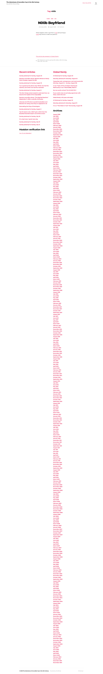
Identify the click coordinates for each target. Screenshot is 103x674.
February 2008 (57, 525)
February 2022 (57, 214)
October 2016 (57, 333)
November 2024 (57, 153)
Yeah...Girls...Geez (43, 61)
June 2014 (56, 384)
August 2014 (56, 381)
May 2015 (55, 364)
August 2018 (56, 292)
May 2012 (55, 431)
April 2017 (56, 322)
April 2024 (56, 166)
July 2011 (55, 449)
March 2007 (56, 546)
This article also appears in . (47, 56)
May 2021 (55, 231)
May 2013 (55, 409)
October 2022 (57, 199)
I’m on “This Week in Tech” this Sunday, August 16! (67, 105)
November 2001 (57, 662)
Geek (52, 18)
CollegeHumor (43, 60)
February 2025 (57, 147)
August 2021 (56, 225)
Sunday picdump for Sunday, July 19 (29, 122)
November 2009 (57, 486)
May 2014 (55, 386)
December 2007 (57, 529)
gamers (47, 60)
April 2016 (56, 344)
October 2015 (57, 355)
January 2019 (57, 283)
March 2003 (56, 633)
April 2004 (56, 610)
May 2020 (56, 253)
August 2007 (56, 536)
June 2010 (56, 473)
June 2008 (56, 518)
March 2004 (56, 612)
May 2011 (55, 453)
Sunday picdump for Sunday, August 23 (30, 75)
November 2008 (57, 509)
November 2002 (57, 640)
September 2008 (58, 512)
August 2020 (56, 247)
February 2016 (57, 347)
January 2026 (57, 127)
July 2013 (55, 405)
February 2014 (57, 392)
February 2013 (57, 414)
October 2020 (57, 244)
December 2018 (57, 284)
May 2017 (55, 320)
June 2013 (56, 407)
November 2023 (57, 175)
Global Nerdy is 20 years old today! (63, 97)
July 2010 (55, 471)
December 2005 (57, 573)
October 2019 (57, 266)
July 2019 (55, 271)
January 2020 (57, 260)
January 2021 (56, 238)
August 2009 (56, 492)
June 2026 (56, 118)
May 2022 (55, 209)
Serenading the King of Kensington (29, 106)
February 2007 (57, 547)
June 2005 (56, 584)
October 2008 (57, 510)
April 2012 (55, 433)
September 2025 (57, 134)
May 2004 (56, 609)
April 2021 (55, 233)
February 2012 (57, 436)
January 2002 (57, 659)
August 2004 (56, 603)
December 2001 (57, 660)
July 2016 (55, 338)
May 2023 (55, 186)
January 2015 (57, 371)
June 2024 (56, 162)
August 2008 (56, 514)
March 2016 (56, 346)
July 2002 (55, 647)
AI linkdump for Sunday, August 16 (63, 100)
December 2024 (57, 151)
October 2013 (57, 399)
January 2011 (56, 460)
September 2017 (57, 312)
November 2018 (57, 286)
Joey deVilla (44, 26)
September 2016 (57, 334)
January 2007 (57, 549)
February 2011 (57, 459)
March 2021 (56, 234)
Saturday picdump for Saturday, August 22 (65, 78)
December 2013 (57, 396)
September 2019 (57, 268)
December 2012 (57, 418)
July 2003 (55, 625)
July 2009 (56, 494)
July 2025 (55, 138)
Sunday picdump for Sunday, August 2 (30, 109)
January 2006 (57, 571)
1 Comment (61, 26)
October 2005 (57, 577)
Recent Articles (27, 72)
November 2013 (57, 397)
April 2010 (56, 477)
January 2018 (57, 305)
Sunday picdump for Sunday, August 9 (30, 90)
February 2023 (57, 192)
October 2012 (57, 422)
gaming (51, 60)
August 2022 (56, 203)
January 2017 (57, 327)
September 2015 (57, 357)
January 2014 (57, 394)
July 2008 (56, 516)
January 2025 (57, 149)
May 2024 (56, 164)
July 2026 (55, 116)
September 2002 (57, 644)
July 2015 (55, 360)
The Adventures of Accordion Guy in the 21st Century (22, 2)
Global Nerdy (60, 72)
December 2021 (57, 218)
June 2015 (56, 362)
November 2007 (57, 531)
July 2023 (55, 183)
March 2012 (56, 434)
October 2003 (57, 620)
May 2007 (56, 542)
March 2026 (56, 123)
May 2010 (55, 475)
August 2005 (56, 581)
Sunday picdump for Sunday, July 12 (29, 124)
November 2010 (57, 464)
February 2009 (57, 503)
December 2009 (57, 484)
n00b (37, 34)
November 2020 (57, 242)
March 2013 (56, 412)
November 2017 (57, 309)
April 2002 (56, 653)
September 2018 (57, 290)
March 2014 (56, 390)
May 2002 (56, 651)
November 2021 (57, 220)
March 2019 (56, 279)
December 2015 (57, 351)
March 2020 (56, 257)
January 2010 (57, 483)
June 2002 (56, 649)
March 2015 (56, 368)
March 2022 (56, 212)
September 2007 (57, 534)
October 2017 (57, 310)
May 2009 (56, 497)
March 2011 (56, 457)
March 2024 (56, 168)
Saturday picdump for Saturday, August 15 (65, 103)
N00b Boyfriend (51, 23)
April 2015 (56, 366)
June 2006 (56, 562)
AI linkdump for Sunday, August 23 (63, 75)
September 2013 (57, 401)
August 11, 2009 (53, 26)
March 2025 (56, 146)
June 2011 (55, 451)
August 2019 (56, 270)
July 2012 (55, 427)
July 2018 (55, 294)
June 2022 (56, 207)
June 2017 (56, 318)
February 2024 (57, 170)
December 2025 (57, 129)
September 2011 (57, 446)
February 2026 (57, 125)
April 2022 (56, 210)
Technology (64, 60)
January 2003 (57, 636)
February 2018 (57, 303)
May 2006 (56, 564)
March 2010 (56, 479)
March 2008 (56, 523)
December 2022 (57, 196)
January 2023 (57, 194)
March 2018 (56, 301)
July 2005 (56, 583)
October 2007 (57, 533)
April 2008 (56, 522)
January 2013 (56, 416)
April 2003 (56, 631)
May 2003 (56, 629)
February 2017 (57, 325)
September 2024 (57, 157)
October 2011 (56, 444)
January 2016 (57, 349)
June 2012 (56, 429)
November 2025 (57, 131)
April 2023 (56, 188)
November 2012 (57, 420)
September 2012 (57, 423)
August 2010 (56, 470)
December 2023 (57, 173)
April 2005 (56, 588)
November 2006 (57, 553)
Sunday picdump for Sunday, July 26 (29, 116)
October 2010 (57, 466)
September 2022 (57, 201)
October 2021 (57, 222)
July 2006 (56, 560)
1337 (38, 60)
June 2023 (56, 184)
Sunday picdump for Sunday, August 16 (30, 83)
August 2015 (56, 359)
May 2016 (55, 342)
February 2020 (57, 259)
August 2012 (56, 425)
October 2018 (57, 288)
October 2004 (57, 599)
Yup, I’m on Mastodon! (25, 133)
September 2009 (57, 490)
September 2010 (57, 468)
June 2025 (56, 140)
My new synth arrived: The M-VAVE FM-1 (64, 90)
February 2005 (57, 592)
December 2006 (57, 551)
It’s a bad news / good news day (28, 119)
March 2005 (56, 590)
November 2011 (57, 442)
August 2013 (56, 403)
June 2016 (56, 340)
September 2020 (57, 246)
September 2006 (57, 557)
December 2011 (57, 440)
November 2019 (57, 264)
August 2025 (56, 136)
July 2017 (55, 316)
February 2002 (57, 657)
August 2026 (56, 114)
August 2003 (56, 623)
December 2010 (57, 462)
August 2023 (56, 181)
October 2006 (57, 555)
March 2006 (56, 568)
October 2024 (57, 155)
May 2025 (56, 142)
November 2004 (57, 597)
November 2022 (57, 197)
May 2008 (56, 520)
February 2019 (57, 281)
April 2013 (55, 410)
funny (48, 18)
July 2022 (55, 205)
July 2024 (55, 160)
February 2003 (57, 634)
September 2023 (57, 179)
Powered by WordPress (55, 671)
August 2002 (56, 646)
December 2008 (57, 507)
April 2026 (56, 121)
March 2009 (56, 501)
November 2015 (57, 353)
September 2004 (58, 601)
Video (38, 61)
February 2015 (57, 370)
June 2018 (56, 296)
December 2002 (57, 638)
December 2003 (57, 616)
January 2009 (57, 505)
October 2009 (57, 488)
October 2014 (57, 377)
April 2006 (56, 566)
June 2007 (56, 540)
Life (55, 18)
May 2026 (56, 120)
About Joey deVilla (87, 3)
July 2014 (55, 383)
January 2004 (57, 614)
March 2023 (56, 190)
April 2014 (56, 388)
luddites (57, 60)
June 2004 (56, 607)
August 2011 (56, 447)
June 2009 (56, 496)
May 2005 (56, 586)
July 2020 (55, 249)
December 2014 (57, 373)
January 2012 (56, 438)
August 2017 (56, 314)
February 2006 (57, 570)
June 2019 (56, 273)
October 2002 (57, 642)
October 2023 (57, 177)
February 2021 (57, 236)
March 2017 (56, 323)
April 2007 (56, 544)
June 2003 (56, 627)
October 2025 (57, 133)
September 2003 (57, 622)
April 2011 (55, 455)
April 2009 (56, 499)
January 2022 (57, 216)
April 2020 (56, 255)
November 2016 (57, 331)
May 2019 (55, 275)
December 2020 (57, 240)
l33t (56, 32)
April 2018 (56, 299)
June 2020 (56, 251)
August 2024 (56, 159)
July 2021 (55, 227)
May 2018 (55, 297)
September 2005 (57, 579)
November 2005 (57, 575)
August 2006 (56, 559)
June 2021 (56, 229)
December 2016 (57, 329)
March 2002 (56, 655)
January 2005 (57, 594)
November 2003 (57, 618)
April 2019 (56, 277)
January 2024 (57, 171)
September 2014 (57, 379)
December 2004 (57, 596)
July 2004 (56, 605)
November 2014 (57, 375)
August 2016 (56, 336)
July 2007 (56, 538)
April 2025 (56, 144)
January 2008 (57, 527)
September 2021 (57, 223)
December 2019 (57, 262)
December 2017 (57, 307)
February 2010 (57, 481)
